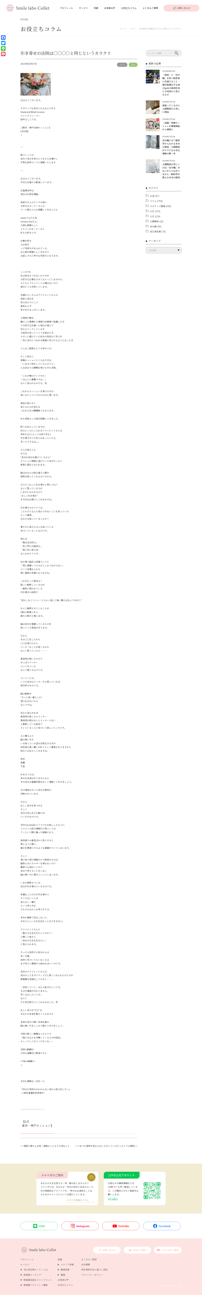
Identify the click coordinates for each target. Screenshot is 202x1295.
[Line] (3, 48)
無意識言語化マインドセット (37, 1279)
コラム (122, 64)
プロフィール (66, 8)
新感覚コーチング (32, 1274)
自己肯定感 (155, 231)
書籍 (63, 1274)
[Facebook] (3, 37)
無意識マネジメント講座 (35, 1285)
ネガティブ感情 (157, 206)
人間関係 (154, 221)
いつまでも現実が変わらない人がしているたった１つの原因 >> (106, 1145)
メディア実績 (67, 1264)
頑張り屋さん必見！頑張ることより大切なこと (46, 1145)
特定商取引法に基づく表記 (94, 1269)
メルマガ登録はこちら (78, 1200)
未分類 (153, 226)
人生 (133, 64)
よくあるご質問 (150, 8)
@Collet (113, 1199)
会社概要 (85, 1264)
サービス (83, 8)
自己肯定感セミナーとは (35, 1269)
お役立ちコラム (129, 8)
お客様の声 (109, 8)
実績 (96, 8)
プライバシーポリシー (92, 1274)
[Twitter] (3, 43)
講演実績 (65, 1269)
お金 (152, 196)
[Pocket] (3, 54)
